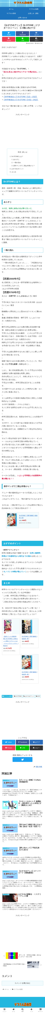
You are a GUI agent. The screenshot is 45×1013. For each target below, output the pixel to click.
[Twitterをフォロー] (22, 759)
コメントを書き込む (22, 983)
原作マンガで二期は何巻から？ (24, 166)
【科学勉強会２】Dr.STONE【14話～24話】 (20, 100)
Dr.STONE (18, 696)
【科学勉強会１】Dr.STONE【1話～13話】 (20, 97)
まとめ (13, 172)
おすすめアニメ (29, 696)
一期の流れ (17, 162)
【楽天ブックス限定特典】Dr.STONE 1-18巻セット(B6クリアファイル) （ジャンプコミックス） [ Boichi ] (10, 641)
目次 (19, 152)
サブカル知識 (8, 696)
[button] (40, 505)
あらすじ (16, 159)
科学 (38, 696)
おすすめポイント (17, 169)
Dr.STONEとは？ (17, 156)
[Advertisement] (22, 131)
